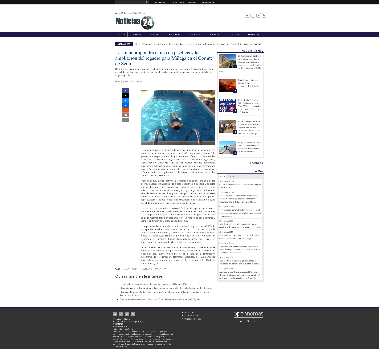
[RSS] (264, 15)
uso (164, 269)
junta (134, 269)
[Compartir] (125, 90)
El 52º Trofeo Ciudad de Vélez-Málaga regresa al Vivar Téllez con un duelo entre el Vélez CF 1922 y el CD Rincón (249, 106)
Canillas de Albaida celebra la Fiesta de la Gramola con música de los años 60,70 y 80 (160, 299)
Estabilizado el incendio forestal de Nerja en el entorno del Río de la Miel (153, 283)
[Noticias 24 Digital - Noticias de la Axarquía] (135, 21)
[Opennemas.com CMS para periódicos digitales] (248, 317)
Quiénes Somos (191, 315)
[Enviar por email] (125, 115)
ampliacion (148, 269)
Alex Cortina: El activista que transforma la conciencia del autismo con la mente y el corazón (240, 225)
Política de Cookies (192, 318)
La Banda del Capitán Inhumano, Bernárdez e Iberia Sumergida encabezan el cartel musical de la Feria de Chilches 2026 (239, 249)
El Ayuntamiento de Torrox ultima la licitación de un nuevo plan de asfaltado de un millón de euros (166, 287)
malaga (126, 269)
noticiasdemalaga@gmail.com (125, 329)
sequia (158, 269)
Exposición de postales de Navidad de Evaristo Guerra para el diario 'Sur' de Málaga (239, 237)
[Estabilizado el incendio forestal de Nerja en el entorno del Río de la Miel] (227, 85)
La (140, 269)
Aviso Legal (189, 312)
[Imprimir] (125, 120)
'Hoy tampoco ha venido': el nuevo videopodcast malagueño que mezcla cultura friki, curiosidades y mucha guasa (240, 212)
